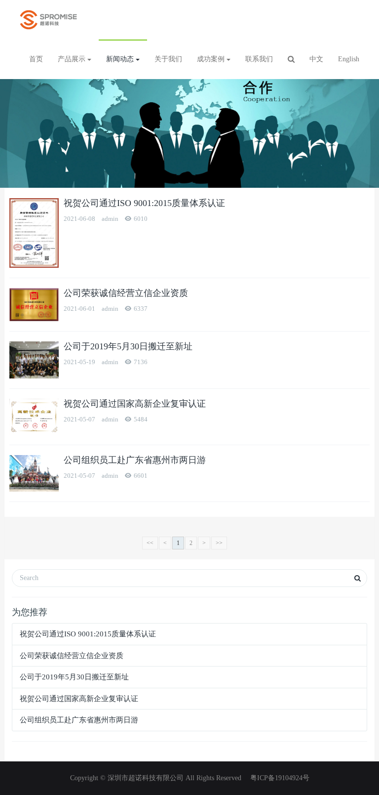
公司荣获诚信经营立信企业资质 (126, 293)
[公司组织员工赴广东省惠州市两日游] (34, 473)
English (348, 59)
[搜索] (291, 59)
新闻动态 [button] (121, 59)
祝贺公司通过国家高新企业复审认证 (135, 404)
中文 (316, 59)
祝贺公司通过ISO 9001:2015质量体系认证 (144, 203)
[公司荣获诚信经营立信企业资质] (34, 304)
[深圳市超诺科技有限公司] (48, 20)
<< (150, 543)
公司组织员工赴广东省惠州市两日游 (135, 460)
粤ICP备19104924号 (278, 778)
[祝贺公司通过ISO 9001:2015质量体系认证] (34, 233)
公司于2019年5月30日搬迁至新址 (128, 346)
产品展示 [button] (72, 59)
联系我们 (259, 59)
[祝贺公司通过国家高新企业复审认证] (34, 417)
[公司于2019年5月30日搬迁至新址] (34, 359)
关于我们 (168, 59)
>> (219, 543)
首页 (36, 59)
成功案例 (212, 59)
